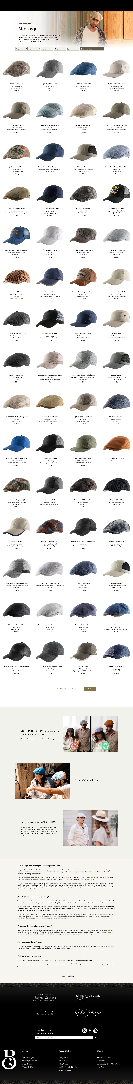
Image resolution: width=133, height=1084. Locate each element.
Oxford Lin (83, 84)
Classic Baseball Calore (50, 666)
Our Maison (102, 4)
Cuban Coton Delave (83, 250)
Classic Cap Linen (49, 583)
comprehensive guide (88, 934)
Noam (116, 84)
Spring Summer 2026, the (38, 822)
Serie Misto (51, 208)
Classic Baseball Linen (50, 167)
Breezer (83, 167)
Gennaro (117, 666)
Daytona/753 (16, 500)
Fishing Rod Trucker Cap (16, 250)
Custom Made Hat (118, 4)
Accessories (61, 4)
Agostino (51, 333)
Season (44, 49)
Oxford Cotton (16, 333)
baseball (35, 879)
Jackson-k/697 (116, 541)
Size (30, 49)
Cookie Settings (65, 1070)
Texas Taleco (17, 84)
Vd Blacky (116, 208)
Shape (18, 49)
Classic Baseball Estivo (50, 375)
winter (104, 932)
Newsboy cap (94, 877)
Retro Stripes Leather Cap (83, 292)
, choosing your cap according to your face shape (40, 732)
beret (107, 877)
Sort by (69, 49)
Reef (17, 125)
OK (96, 1037)
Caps (18, 4)
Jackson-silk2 (83, 583)
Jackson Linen (16, 625)
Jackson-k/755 (49, 541)
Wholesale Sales (27, 1067)
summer (111, 932)
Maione (17, 167)
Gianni (50, 84)
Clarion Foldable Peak (116, 125)
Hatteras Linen (83, 125)
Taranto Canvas (17, 208)
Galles (17, 292)
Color (56, 49)
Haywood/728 (50, 125)
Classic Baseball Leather (16, 666)
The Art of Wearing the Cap (86, 780)
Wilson (117, 458)
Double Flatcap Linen (116, 167)
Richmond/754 (83, 500)
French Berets (28, 4)
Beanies (39, 4)
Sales (130, 4)
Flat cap (66, 877)
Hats (11, 4)
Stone (50, 292)
